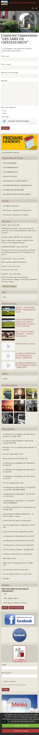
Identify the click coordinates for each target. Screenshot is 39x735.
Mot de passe (6, 673)
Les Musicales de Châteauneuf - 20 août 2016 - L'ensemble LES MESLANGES (19, 488)
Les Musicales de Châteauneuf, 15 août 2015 (18, 541)
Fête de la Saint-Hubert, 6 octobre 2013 (17, 574)
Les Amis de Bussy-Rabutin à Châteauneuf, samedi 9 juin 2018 (18, 442)
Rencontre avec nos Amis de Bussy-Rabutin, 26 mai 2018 (19, 448)
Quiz (4, 297)
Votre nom (5, 56)
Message (4, 81)
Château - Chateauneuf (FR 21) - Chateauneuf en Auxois (25, 310)
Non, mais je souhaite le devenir (15, 603)
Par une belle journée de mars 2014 (15, 570)
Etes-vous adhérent (8, 107)
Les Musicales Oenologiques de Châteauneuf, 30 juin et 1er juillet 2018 (19, 435)
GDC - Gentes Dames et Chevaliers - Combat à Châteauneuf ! (25, 334)
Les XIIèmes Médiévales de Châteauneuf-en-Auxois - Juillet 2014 (25, 355)
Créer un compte (7, 685)
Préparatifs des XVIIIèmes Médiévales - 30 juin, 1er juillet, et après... (18, 515)
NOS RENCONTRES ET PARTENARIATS (17, 185)
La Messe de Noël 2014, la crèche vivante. (18, 554)
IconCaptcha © (33, 123)
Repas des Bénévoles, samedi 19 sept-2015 (18, 532)
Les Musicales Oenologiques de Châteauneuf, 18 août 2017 (19, 464)
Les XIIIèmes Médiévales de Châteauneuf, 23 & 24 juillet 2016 (19, 508)
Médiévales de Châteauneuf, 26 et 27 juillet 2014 (18, 564)
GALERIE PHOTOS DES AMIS (13, 190)
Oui (4, 111)
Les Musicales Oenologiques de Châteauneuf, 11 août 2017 (19, 471)
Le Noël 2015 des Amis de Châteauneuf (17, 521)
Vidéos (5, 379)
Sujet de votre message (9, 72)
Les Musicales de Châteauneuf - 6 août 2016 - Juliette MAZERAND (19, 502)
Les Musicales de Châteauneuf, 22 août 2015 (18, 536)
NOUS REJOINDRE (9, 163)
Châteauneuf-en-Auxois (25, 344)
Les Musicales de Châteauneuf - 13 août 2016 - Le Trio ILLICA (19, 495)
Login (4, 665)
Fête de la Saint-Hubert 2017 (13, 454)
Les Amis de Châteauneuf (22, 2)
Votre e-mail (5, 64)
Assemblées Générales (11, 206)
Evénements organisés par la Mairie (16, 215)
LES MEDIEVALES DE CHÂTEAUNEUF (17, 194)
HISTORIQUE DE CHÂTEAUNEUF (15, 181)
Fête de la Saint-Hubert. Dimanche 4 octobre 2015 (19, 526)
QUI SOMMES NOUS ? (11, 168)
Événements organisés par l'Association (17, 210)
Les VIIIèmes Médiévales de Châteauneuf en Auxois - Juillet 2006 (26, 365)
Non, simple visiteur (11, 598)
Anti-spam (5, 117)
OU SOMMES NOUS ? (11, 172)
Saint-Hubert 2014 (9, 558)
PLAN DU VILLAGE (10, 176)
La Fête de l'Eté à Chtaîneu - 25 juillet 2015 (18, 549)
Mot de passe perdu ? (20, 685)
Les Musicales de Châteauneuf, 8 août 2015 (18, 545)
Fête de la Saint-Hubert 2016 (13, 483)
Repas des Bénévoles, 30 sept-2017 (15, 458)
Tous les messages (10, 286)
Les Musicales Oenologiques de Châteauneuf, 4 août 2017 (19, 477)
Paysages (6, 578)
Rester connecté (10, 681)
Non (4, 113)
